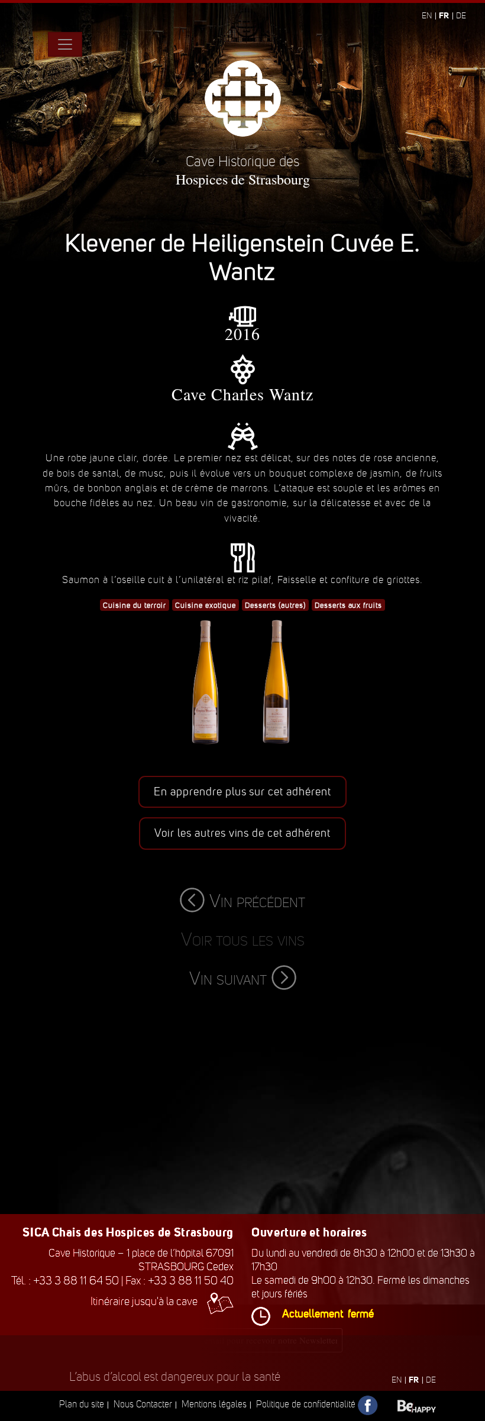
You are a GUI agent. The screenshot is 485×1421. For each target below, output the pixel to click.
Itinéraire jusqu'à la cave (144, 1301)
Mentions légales (214, 1404)
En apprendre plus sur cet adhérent (242, 791)
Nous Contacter (143, 1404)
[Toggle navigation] (65, 44)
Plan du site (81, 1404)
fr (444, 15)
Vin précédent (257, 901)
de (461, 16)
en (427, 16)
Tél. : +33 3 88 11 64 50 (65, 1280)
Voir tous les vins (243, 939)
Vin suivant (228, 978)
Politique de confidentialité (305, 1404)
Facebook (368, 1406)
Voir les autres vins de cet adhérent (242, 833)
